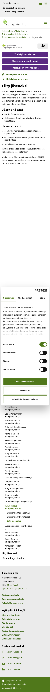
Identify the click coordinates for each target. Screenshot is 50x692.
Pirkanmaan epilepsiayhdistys (18, 477)
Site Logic (17, 688)
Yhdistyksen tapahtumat (25, 60)
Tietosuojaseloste (10, 595)
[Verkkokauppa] (40, 3)
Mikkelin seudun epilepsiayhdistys (12, 465)
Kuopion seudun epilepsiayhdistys (12, 455)
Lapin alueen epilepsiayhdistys (18, 460)
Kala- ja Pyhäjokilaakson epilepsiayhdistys (16, 428)
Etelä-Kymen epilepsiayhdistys (12, 408)
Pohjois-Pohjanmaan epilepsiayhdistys (14, 489)
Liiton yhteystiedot (11, 634)
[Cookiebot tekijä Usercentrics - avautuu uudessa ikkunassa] (35, 290)
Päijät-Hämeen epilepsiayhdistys (12, 472)
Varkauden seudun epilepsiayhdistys (13, 547)
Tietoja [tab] (41, 298)
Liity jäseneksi (14, 520)
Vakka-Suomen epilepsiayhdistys (12, 540)
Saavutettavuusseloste (13, 599)
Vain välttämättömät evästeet (25, 399)
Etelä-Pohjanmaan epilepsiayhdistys (13, 415)
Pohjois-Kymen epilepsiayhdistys (12, 483)
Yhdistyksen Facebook (16, 74)
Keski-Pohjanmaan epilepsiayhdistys (13, 441)
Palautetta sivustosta (12, 602)
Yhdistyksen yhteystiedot (25, 67)
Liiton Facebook (14, 652)
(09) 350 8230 (12, 584)
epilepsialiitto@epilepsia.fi (14, 588)
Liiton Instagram (14, 657)
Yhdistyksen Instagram (17, 79)
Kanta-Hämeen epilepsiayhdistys (12, 435)
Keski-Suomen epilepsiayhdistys (12, 448)
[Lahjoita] (45, 3)
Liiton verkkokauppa (11, 638)
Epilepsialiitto (9, 3)
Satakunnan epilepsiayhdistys (18, 501)
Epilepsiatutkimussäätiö (14, 8)
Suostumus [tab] (8, 298)
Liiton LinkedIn (13, 669)
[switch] (43, 353)
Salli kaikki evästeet (25, 381)
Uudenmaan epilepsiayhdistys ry (18, 527)
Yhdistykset (7, 626)
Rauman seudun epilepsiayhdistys (12, 496)
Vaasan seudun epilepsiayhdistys (12, 533)
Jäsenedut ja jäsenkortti (14, 558)
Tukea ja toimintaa (11, 619)
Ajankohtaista (8, 623)
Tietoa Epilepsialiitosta (13, 631)
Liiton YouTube (14, 663)
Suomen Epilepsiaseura (13, 11)
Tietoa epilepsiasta (11, 615)
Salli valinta (25, 390)
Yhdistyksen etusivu (25, 54)
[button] (45, 22)
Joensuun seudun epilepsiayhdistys (12, 421)
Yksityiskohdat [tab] (25, 298)
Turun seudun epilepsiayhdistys (13, 507)
